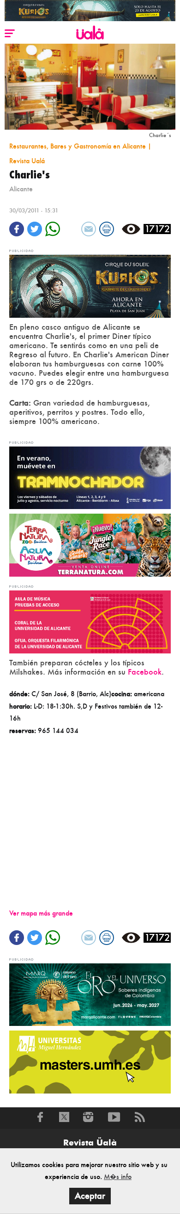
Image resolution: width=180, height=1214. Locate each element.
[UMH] (90, 1061)
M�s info (118, 1176)
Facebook (145, 672)
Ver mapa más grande (41, 913)
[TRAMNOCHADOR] (90, 476)
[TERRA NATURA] (90, 544)
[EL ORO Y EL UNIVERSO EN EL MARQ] (90, 993)
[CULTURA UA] (90, 621)
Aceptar (90, 1196)
